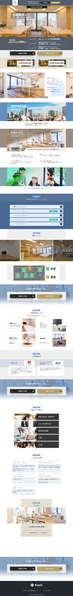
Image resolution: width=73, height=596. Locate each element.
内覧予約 (45, 2)
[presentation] (44, 97)
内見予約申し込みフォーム (22, 468)
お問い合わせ (55, 2)
